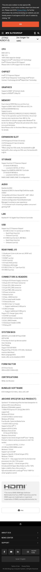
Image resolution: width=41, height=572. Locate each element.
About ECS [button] (6, 533)
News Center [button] (7, 538)
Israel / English (20, 559)
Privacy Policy (22, 10)
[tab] (20, 532)
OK (20, 24)
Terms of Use (15, 566)
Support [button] (5, 543)
